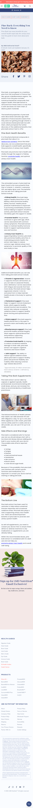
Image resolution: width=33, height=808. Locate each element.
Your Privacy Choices (7, 727)
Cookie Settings (21, 729)
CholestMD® (21, 684)
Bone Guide (4, 648)
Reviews (19, 724)
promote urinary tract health (12, 543)
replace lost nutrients (9, 142)
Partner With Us (5, 729)
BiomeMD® (4, 682)
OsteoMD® (4, 697)
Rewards (19, 727)
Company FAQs (5, 714)
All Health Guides (6, 664)
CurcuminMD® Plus (7, 692)
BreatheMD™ (21, 690)
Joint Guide (4, 651)
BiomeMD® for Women (8, 684)
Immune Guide (5, 659)
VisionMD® (4, 695)
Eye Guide (4, 656)
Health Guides (6, 17)
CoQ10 (19, 695)
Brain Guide (4, 661)
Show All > (4, 679)
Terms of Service (22, 711)
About (3, 708)
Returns (3, 724)
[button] (29, 6)
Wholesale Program (23, 716)
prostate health (14, 156)
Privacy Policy (21, 708)
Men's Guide (5, 654)
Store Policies (5, 719)
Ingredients (25, 17)
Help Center (20, 714)
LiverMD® (4, 690)
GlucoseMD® (21, 682)
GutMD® (3, 687)
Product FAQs (5, 716)
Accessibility (20, 722)
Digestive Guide (5, 643)
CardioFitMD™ (21, 692)
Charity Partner (5, 711)
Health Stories (5, 667)
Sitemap (19, 719)
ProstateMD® (21, 679)
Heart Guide (16, 17)
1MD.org (6, 741)
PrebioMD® (20, 687)
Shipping (3, 722)
